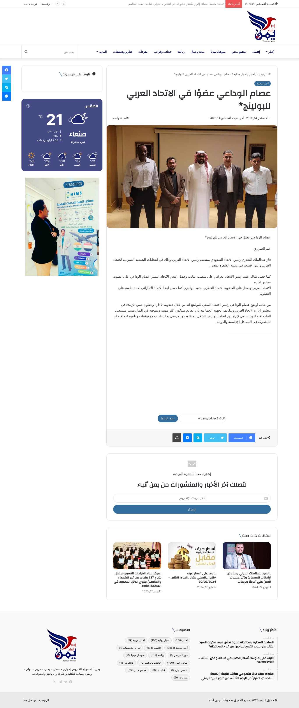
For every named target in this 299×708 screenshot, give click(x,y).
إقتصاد (256, 51)
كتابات (158, 670)
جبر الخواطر (179, 655)
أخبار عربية (136, 640)
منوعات (143, 51)
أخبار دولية (160, 640)
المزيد (103, 51)
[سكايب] (197, 437)
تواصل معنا (30, 3)
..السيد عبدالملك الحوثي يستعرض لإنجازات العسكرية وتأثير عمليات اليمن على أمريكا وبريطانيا (249, 578)
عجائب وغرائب (162, 51)
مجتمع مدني (239, 51)
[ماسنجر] (187, 437)
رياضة (181, 51)
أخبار (271, 51)
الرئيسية (46, 3)
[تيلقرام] (59, 682)
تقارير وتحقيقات (122, 51)
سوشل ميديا (218, 51)
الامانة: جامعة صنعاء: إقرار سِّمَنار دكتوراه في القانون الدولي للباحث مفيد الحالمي (174, 3)
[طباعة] (176, 437)
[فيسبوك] (69, 682)
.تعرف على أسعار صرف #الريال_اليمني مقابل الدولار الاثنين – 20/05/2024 (192, 578)
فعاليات (126, 662)
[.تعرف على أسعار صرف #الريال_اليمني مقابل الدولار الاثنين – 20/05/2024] (192, 555)
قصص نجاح (179, 670)
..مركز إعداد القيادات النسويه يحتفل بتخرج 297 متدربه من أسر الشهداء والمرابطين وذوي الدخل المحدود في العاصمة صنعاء (137, 580)
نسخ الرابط (168, 418)
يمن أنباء (214, 700)
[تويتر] (64, 682)
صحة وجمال (198, 51)
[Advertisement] (192, 373)
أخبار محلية (240, 74)
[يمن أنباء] (261, 26)
